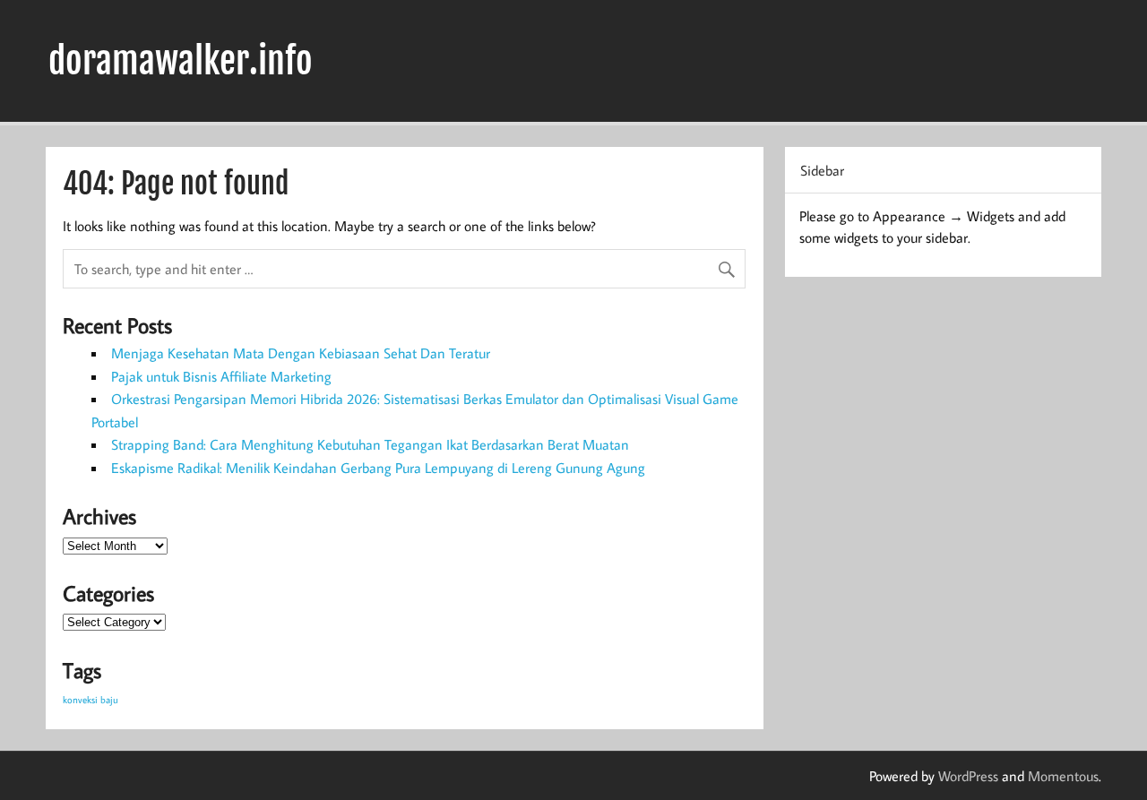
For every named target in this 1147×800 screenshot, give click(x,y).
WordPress (968, 776)
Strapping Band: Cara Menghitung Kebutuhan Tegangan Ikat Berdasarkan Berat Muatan (370, 444)
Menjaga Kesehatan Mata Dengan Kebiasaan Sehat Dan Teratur (300, 353)
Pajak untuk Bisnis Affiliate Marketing (221, 376)
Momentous (1063, 776)
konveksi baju (90, 699)
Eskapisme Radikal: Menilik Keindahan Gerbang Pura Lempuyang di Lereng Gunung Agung (378, 468)
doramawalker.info (180, 61)
